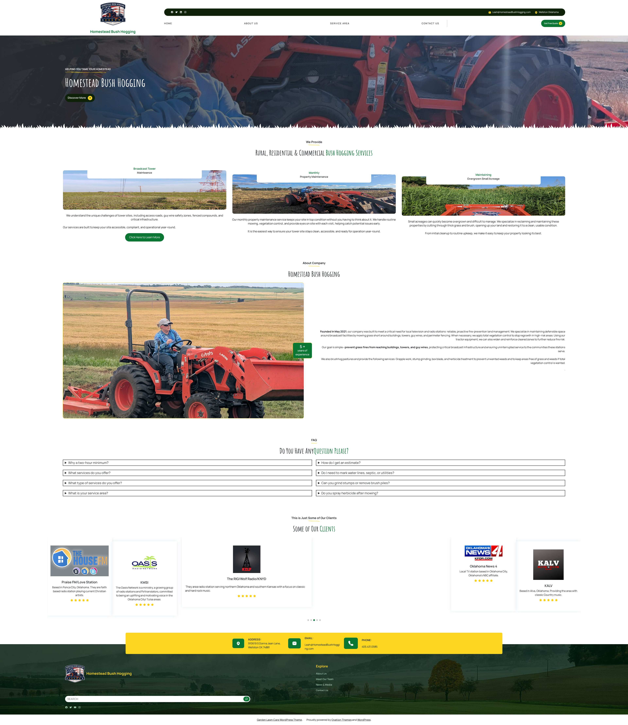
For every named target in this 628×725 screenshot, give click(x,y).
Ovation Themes (341, 720)
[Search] (246, 699)
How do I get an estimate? (340, 463)
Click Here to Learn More (144, 237)
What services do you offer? (89, 473)
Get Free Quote (551, 23)
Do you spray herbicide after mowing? (349, 493)
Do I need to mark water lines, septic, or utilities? (357, 473)
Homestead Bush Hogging (113, 31)
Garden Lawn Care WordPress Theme (279, 720)
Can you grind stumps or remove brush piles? (355, 483)
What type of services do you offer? (95, 483)
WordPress (364, 720)
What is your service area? (88, 493)
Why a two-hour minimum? (88, 463)
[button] (50, 579)
